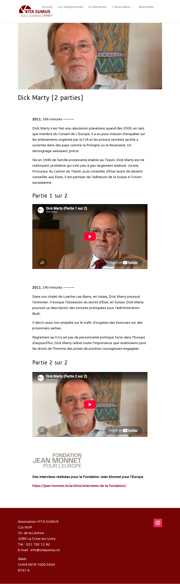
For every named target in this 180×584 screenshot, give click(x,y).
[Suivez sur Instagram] (158, 523)
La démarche (97, 7)
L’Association (121, 7)
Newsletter (146, 7)
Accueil (47, 7)
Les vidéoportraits (70, 7)
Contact (47, 15)
